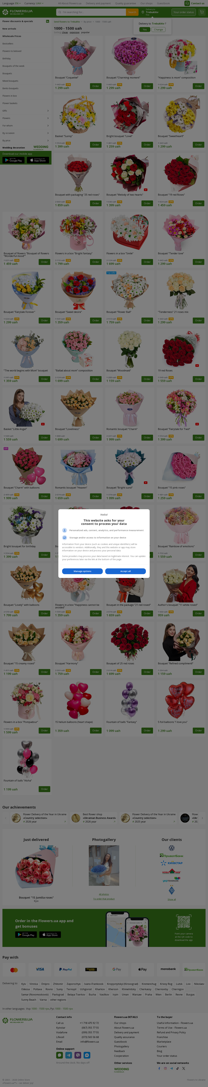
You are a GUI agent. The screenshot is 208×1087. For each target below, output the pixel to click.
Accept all (125, 571)
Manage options (82, 571)
